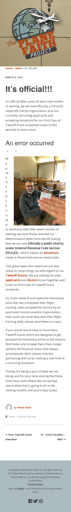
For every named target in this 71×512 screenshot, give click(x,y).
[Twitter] (35, 500)
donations (51, 253)
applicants (13, 280)
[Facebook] (30, 500)
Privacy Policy (35, 484)
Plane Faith (24, 407)
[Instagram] (41, 500)
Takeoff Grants (16, 275)
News (18, 68)
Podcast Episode (26, 416)
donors (32, 280)
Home (9, 68)
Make (21, 488)
